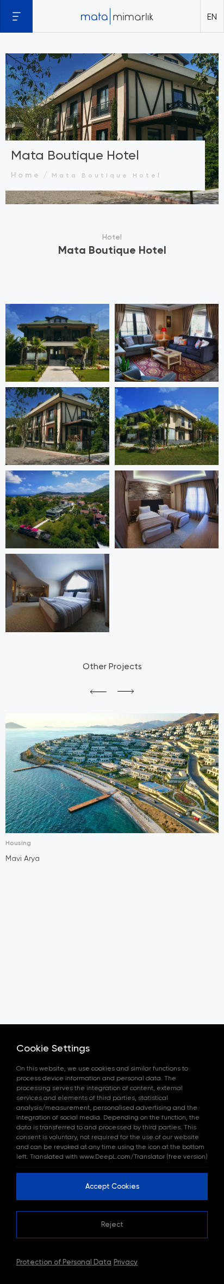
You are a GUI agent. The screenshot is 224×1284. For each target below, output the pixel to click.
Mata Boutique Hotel (106, 175)
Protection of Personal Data (63, 1261)
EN (212, 16)
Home (26, 174)
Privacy (126, 1261)
